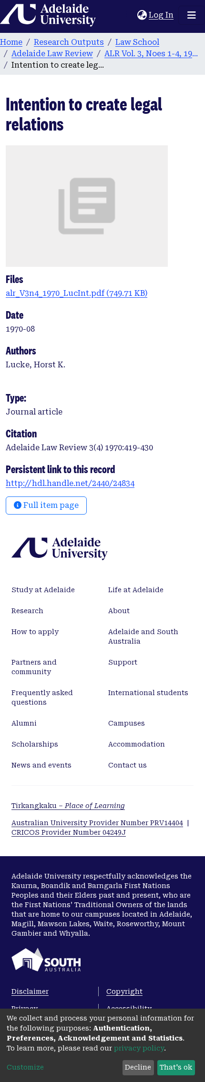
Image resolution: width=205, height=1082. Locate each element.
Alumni (24, 723)
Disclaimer (30, 991)
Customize (25, 1067)
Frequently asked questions (42, 697)
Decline (138, 1067)
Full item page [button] (50, 505)
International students (148, 693)
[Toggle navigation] (191, 15)
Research (27, 611)
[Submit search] (130, 15)
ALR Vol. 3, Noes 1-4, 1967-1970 (152, 53)
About (119, 611)
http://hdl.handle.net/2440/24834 (70, 483)
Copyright (124, 991)
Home (11, 42)
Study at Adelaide (43, 590)
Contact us (127, 765)
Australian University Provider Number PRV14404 (97, 823)
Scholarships (34, 744)
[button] (142, 15)
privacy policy (139, 1048)
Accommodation (136, 744)
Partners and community (34, 667)
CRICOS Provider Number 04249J (68, 832)
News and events (41, 765)
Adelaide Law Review (52, 53)
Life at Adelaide (136, 590)
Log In (161, 15)
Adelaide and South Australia (143, 636)
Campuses (126, 723)
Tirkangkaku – (68, 805)
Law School (137, 42)
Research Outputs (69, 42)
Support (122, 662)
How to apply (35, 632)
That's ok (176, 1067)
